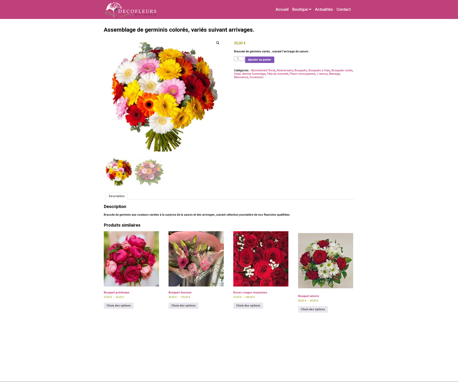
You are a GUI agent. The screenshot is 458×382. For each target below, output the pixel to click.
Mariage (334, 73)
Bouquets (300, 70)
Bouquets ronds (342, 70)
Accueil (282, 9)
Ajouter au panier (259, 59)
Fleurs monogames (302, 73)
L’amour (322, 73)
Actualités (324, 9)
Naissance (241, 77)
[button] (218, 43)
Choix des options (119, 305)
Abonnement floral (263, 70)
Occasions (256, 77)
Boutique (300, 9)
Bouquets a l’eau (319, 70)
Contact (344, 9)
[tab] (117, 196)
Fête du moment (277, 73)
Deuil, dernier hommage (249, 73)
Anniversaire (285, 70)
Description (117, 196)
